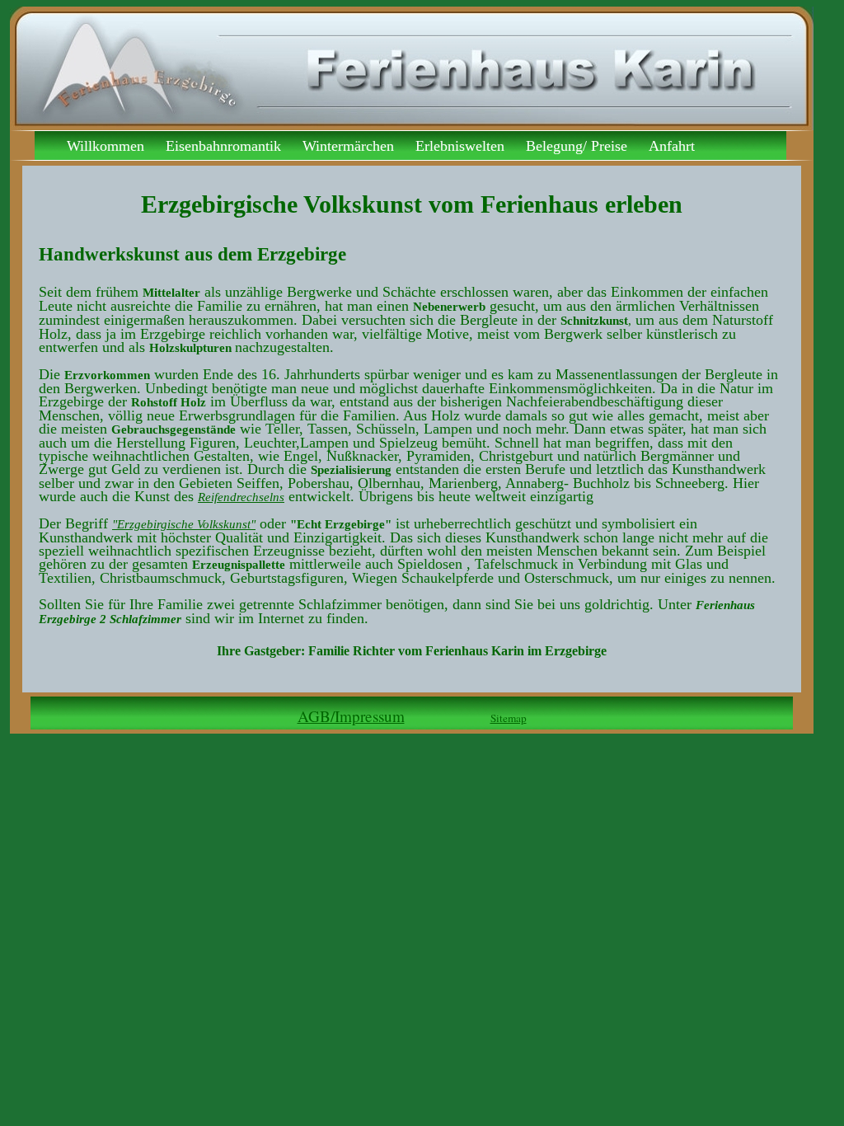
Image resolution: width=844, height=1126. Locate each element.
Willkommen (105, 144)
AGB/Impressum (351, 716)
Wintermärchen (348, 144)
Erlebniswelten (459, 144)
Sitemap (508, 718)
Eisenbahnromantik (223, 144)
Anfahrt (672, 144)
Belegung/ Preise (576, 144)
